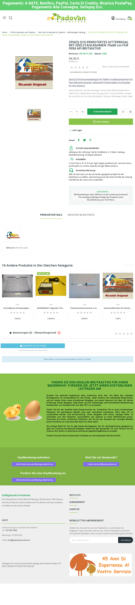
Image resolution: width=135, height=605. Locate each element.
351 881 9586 (11, 530)
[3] (79, 67)
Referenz (10, 247)
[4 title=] (20, 312)
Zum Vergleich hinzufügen (130, 111)
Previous (125, 265)
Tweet (84, 140)
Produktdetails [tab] (51, 214)
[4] (83, 67)
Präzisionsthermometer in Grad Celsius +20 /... (84, 308)
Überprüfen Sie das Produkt (33, 345)
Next (131, 265)
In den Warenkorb (102, 111)
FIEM (17, 304)
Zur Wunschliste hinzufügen (123, 111)
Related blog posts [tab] (81, 214)
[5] (87, 67)
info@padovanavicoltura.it (19, 540)
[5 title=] (23, 312)
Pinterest (90, 140)
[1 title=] (11, 312)
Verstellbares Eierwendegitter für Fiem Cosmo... (17, 308)
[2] (75, 67)
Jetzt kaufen (103, 121)
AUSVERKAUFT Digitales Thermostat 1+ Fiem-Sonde (51, 308)
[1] (71, 67)
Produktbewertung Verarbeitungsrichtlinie (33, 350)
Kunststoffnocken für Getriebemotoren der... (118, 308)
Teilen (79, 140)
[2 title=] (14, 312)
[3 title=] (17, 312)
